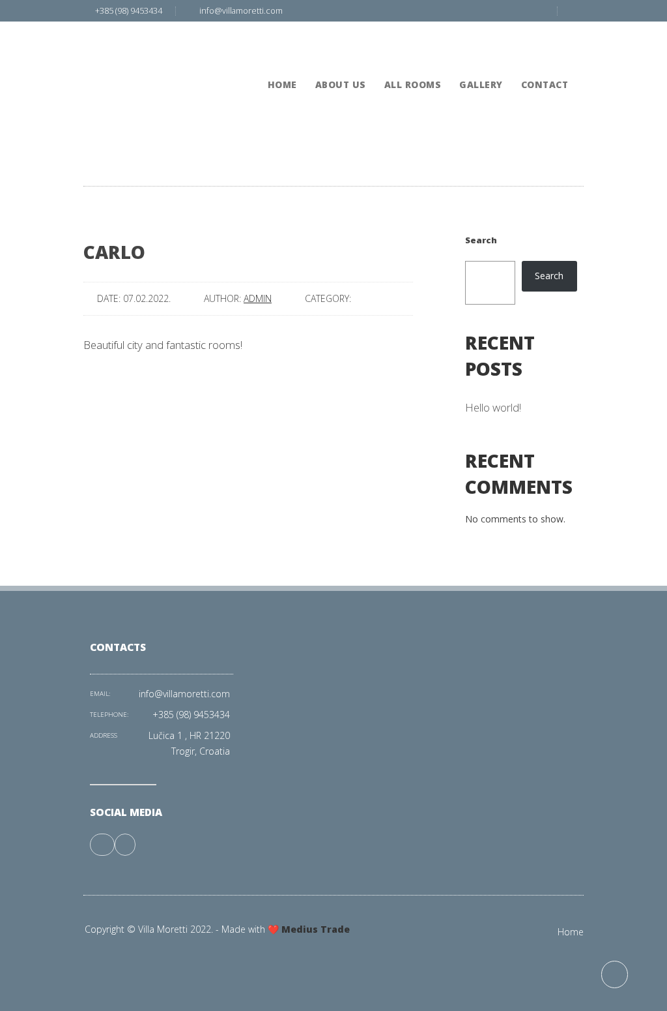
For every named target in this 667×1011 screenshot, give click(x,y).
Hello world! (493, 407)
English (531, 32)
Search (481, 240)
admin (258, 298)
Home (571, 932)
